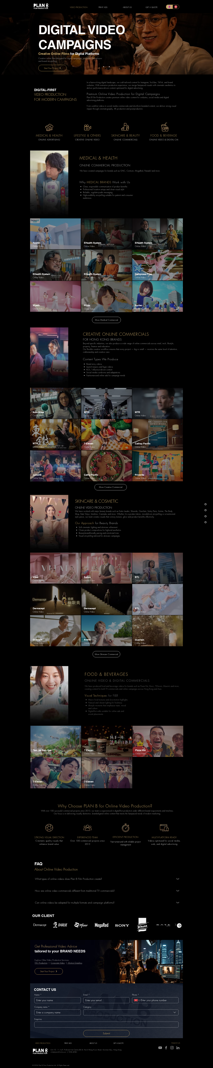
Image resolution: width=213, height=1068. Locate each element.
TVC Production (41, 962)
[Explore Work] (55, 568)
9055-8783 (73, 1052)
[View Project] (55, 233)
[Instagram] (172, 1048)
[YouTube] (160, 1048)
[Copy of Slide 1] (106, 66)
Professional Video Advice (59, 946)
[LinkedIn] (178, 1048)
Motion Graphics (74, 962)
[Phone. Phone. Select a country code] (137, 1000)
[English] (169, 7)
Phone (135, 994)
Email (86, 994)
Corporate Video (58, 962)
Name (37, 994)
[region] (55, 233)
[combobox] (131, 1012)
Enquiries (38, 1019)
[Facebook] (166, 1048)
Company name (41, 1007)
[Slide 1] (103, 66)
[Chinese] (176, 7)
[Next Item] (175, 925)
